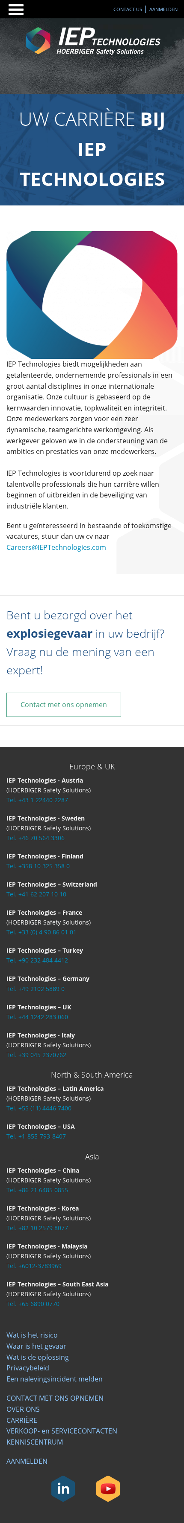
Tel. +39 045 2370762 (36, 1055)
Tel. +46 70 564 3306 (35, 838)
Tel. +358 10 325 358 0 (38, 866)
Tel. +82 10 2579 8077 (37, 1228)
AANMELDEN (163, 9)
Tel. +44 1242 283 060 (37, 1017)
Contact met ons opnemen (64, 704)
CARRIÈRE (21, 1420)
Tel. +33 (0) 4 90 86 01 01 (41, 932)
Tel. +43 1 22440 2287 (37, 800)
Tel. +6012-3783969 (34, 1266)
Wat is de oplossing (37, 1357)
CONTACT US (127, 9)
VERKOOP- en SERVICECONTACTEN (61, 1431)
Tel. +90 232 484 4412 (37, 960)
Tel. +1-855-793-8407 (36, 1136)
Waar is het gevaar (36, 1346)
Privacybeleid (27, 1368)
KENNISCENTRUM (34, 1442)
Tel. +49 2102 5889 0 (35, 989)
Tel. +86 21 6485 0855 (37, 1190)
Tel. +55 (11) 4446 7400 (38, 1108)
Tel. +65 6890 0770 (32, 1304)
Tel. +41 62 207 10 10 (36, 894)
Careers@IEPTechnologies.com (56, 547)
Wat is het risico (32, 1335)
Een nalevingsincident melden (54, 1379)
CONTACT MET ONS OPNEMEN (55, 1398)
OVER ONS (23, 1409)
